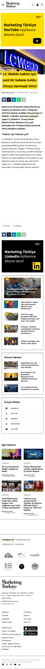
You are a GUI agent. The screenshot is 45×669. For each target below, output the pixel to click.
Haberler (6, 67)
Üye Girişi (27, 619)
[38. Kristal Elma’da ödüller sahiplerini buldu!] (11, 454)
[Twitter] (7, 664)
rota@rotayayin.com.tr (10, 601)
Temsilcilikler (22, 540)
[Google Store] (31, 635)
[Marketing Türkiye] (13, 4)
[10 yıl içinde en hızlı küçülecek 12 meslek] (11, 388)
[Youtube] (15, 664)
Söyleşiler (6, 619)
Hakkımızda (6, 628)
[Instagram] (11, 664)
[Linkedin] (19, 664)
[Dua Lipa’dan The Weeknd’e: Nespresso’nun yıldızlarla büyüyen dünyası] (11, 377)
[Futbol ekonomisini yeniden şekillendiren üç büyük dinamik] (33, 454)
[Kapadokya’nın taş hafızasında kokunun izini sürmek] (11, 365)
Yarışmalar (8, 540)
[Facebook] (3, 664)
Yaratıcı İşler (7, 622)
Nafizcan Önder (29, 475)
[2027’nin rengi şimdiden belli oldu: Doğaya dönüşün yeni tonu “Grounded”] (11, 317)
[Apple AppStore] (31, 630)
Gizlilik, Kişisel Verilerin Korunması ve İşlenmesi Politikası (11, 646)
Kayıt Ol (27, 622)
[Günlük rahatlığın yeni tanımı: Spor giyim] (11, 341)
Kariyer (26, 615)
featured (6, 226)
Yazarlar (5, 615)
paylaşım (34, 116)
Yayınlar (19, 544)
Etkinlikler (7, 544)
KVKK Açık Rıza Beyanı (11, 634)
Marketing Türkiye (8, 92)
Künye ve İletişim (9, 631)
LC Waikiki (17, 226)
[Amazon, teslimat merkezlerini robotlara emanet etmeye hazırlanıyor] (11, 329)
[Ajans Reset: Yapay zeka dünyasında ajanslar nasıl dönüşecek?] (11, 304)
